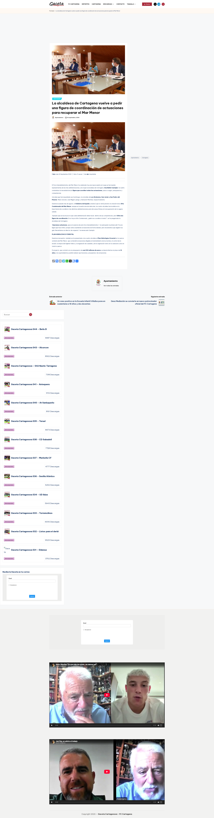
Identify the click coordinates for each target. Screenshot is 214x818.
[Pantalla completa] (161, 725)
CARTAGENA (57, 98)
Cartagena (145, 157)
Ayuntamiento (135, 157)
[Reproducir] (52, 725)
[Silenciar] (158, 725)
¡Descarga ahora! (9, 338)
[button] (147, 4)
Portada (51, 11)
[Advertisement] (107, 26)
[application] (107, 694)
